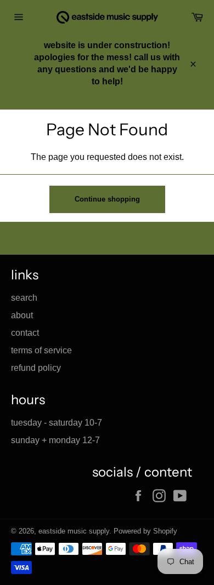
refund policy (36, 367)
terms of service (41, 350)
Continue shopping (107, 199)
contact (25, 332)
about (22, 315)
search (24, 297)
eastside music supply (73, 531)
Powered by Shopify (145, 531)
